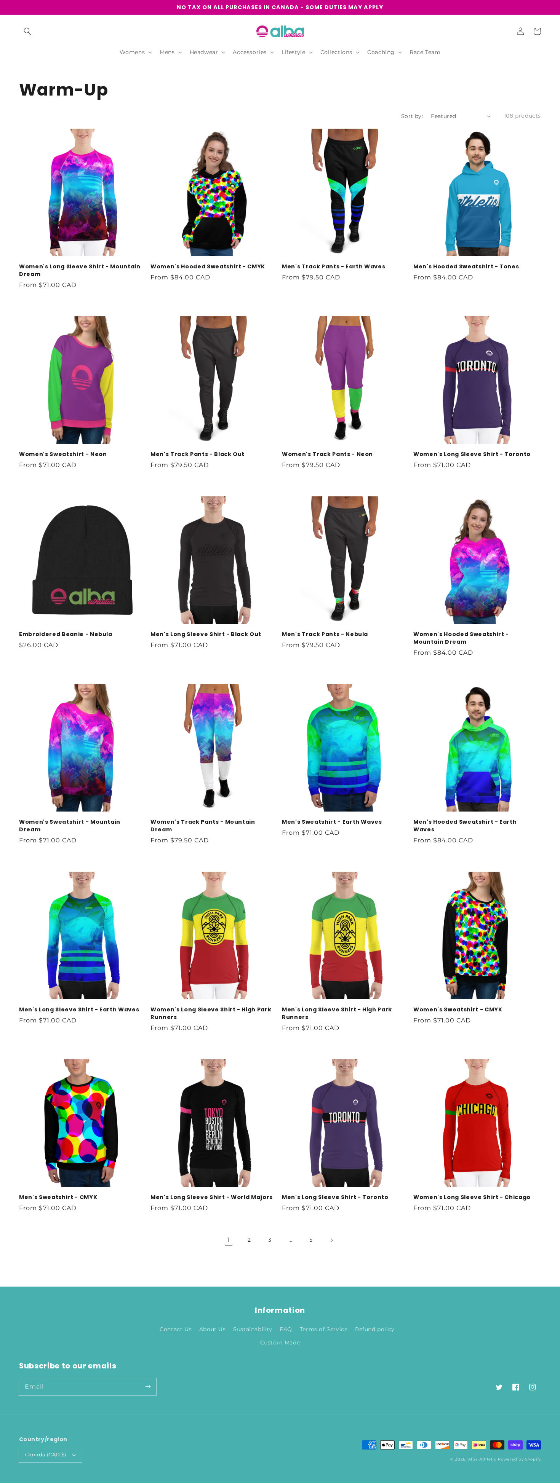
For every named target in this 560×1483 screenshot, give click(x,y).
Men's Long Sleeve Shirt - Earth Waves (79, 1009)
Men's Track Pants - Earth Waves (333, 266)
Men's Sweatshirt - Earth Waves (332, 822)
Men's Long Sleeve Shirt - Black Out (205, 634)
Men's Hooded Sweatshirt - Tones (466, 266)
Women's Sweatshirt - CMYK (457, 1009)
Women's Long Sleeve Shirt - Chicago (472, 1197)
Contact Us (176, 1329)
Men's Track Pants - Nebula (325, 634)
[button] (27, 31)
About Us (212, 1329)
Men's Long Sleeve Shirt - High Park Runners (337, 1013)
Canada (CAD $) (45, 1454)
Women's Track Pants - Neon (327, 454)
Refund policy (375, 1329)
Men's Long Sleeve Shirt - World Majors (211, 1197)
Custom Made (280, 1342)
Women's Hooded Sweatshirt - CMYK (207, 266)
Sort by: (412, 116)
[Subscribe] (147, 1386)
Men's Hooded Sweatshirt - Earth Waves (465, 825)
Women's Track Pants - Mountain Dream (202, 825)
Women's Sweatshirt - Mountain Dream (69, 825)
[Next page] (331, 1240)
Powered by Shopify (519, 1459)
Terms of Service (324, 1329)
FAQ (286, 1329)
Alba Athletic (482, 1459)
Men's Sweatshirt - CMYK (58, 1197)
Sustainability (252, 1329)
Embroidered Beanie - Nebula (65, 634)
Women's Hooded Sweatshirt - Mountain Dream (461, 638)
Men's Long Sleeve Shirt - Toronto (335, 1197)
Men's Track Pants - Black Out (197, 454)
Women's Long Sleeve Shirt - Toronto (472, 454)
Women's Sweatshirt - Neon (63, 454)
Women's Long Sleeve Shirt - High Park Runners (210, 1013)
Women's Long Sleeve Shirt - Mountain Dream (80, 270)
